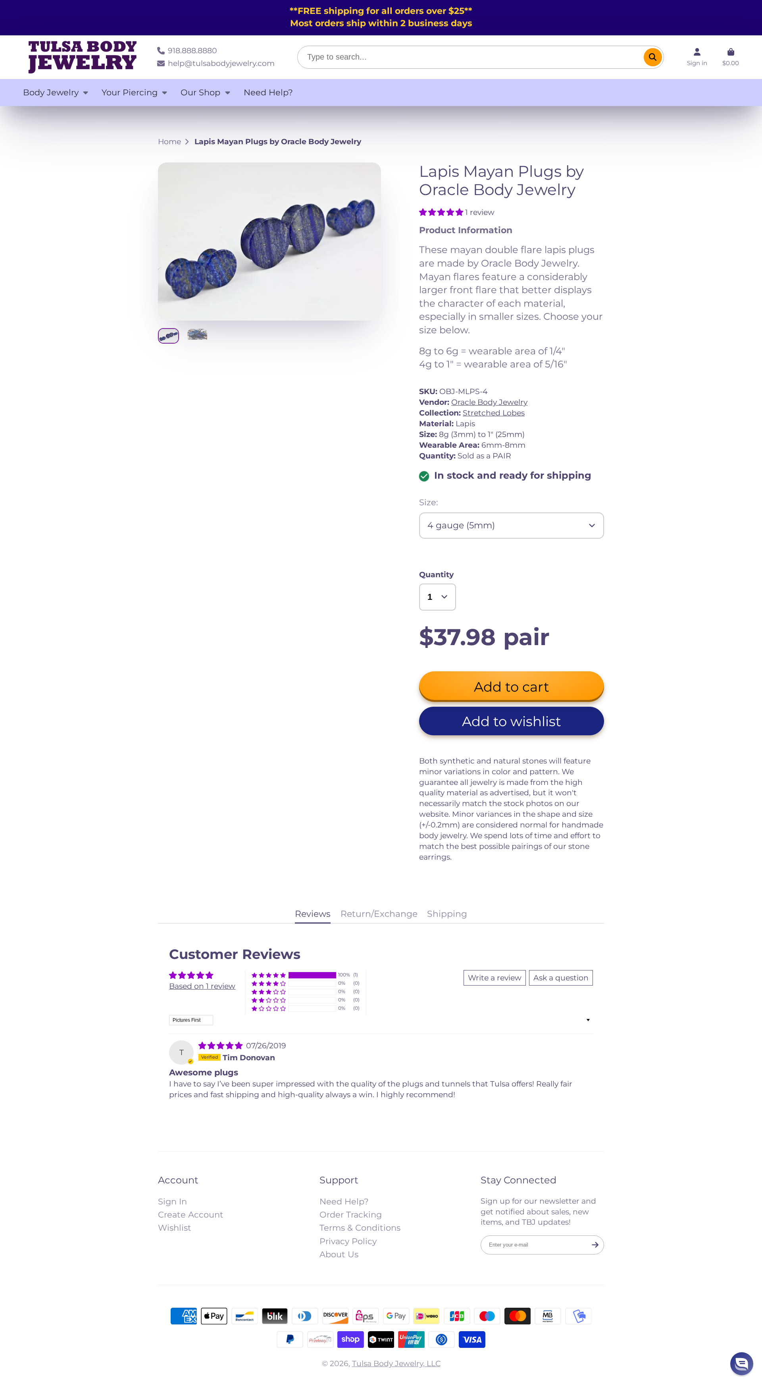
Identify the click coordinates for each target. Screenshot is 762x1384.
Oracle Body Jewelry (489, 402)
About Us (338, 1254)
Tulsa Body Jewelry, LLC (396, 1363)
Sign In (172, 1201)
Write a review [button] (494, 977)
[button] (442, 212)
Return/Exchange (379, 913)
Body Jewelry (51, 92)
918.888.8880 (192, 50)
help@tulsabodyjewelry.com (221, 63)
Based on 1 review (202, 986)
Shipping (447, 913)
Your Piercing (130, 92)
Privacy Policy (348, 1241)
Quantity (436, 574)
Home (169, 141)
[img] (221, 1045)
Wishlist (174, 1228)
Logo (82, 57)
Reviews (313, 913)
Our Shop (200, 92)
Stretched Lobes (494, 413)
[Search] (653, 57)
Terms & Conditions (359, 1228)
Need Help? (268, 92)
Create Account (190, 1215)
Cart (730, 57)
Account (697, 57)
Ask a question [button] (561, 977)
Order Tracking (350, 1215)
